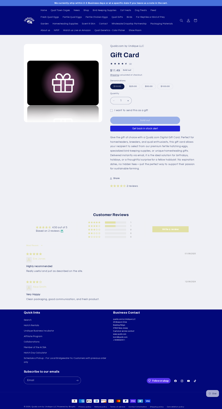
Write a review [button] (170, 229)
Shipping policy (157, 407)
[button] (181, 20)
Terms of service (117, 407)
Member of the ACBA (35, 347)
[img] (34, 254)
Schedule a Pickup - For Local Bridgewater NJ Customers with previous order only (65, 360)
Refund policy (100, 407)
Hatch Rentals (31, 325)
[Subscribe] (77, 380)
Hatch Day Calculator (35, 353)
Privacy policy (85, 407)
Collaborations (32, 342)
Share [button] (116, 178)
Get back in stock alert (145, 128)
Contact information (138, 407)
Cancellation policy (175, 407)
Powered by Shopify (66, 406)
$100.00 (167, 87)
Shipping (114, 75)
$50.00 (150, 87)
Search (28, 320)
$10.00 (119, 87)
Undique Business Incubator (39, 331)
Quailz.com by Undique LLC (44, 406)
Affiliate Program (33, 336)
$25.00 (134, 87)
